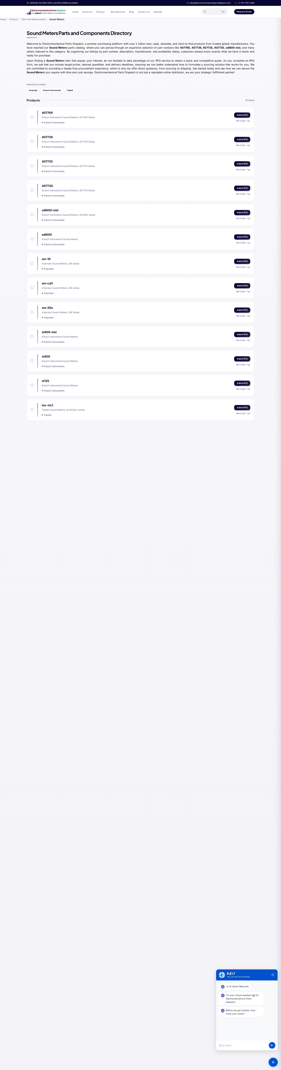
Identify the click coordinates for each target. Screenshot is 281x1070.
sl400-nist (49, 332)
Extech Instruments (52, 90)
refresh (272, 975)
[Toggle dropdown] (106, 12)
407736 (47, 137)
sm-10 (46, 259)
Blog (131, 11)
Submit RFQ (242, 115)
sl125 (45, 381)
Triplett (70, 90)
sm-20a (47, 307)
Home (75, 11)
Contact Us (144, 11)
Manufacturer (118, 11)
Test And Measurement (33, 19)
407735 (47, 161)
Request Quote (244, 11)
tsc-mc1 (47, 405)
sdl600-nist (50, 210)
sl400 (46, 356)
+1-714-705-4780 (246, 3)
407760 (47, 112)
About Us (87, 11)
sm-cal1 (47, 283)
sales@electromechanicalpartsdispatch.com (210, 3)
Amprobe (33, 90)
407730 (47, 186)
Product (100, 11)
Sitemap (158, 11)
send (272, 1045)
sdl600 (47, 234)
